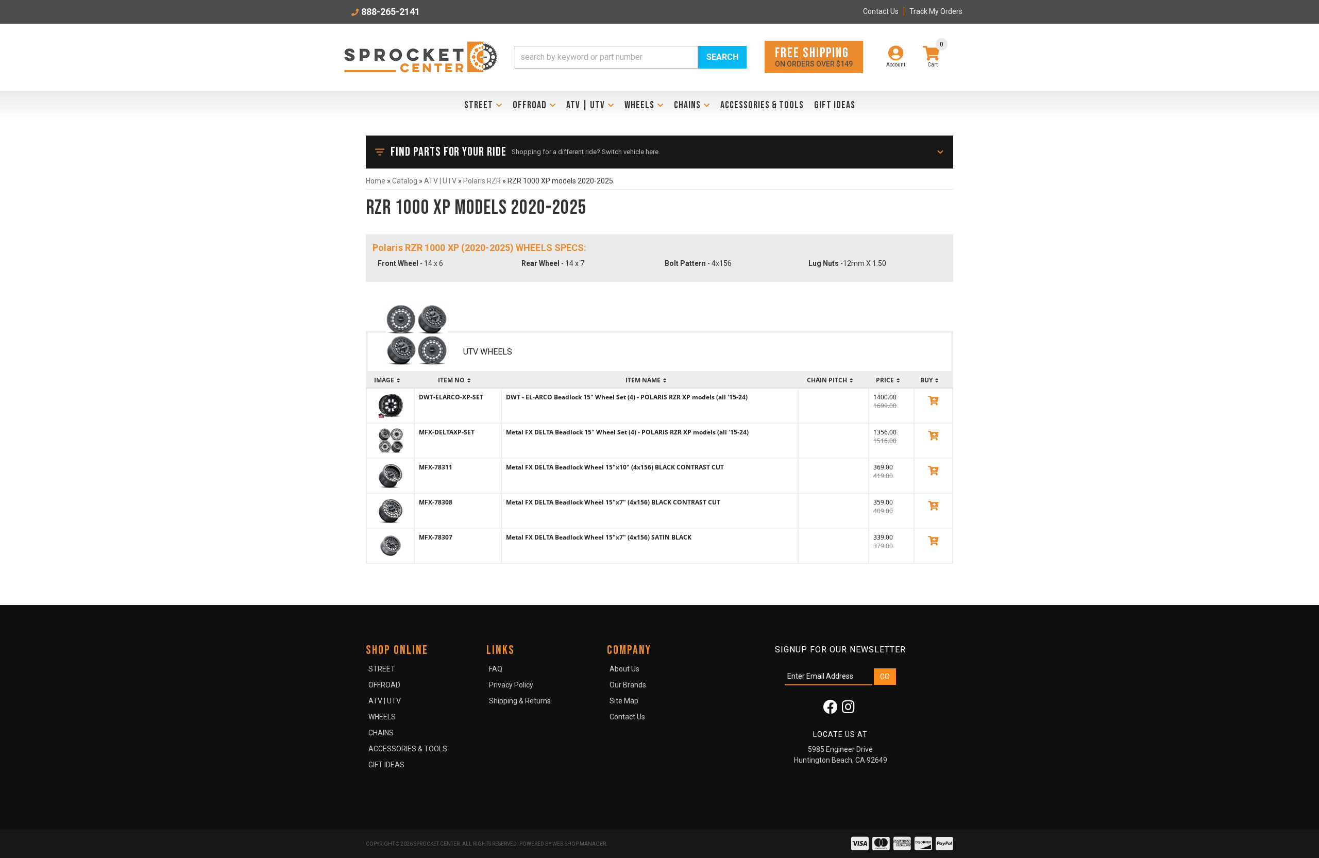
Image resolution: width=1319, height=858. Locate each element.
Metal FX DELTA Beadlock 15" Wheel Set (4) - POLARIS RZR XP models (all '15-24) (627, 432)
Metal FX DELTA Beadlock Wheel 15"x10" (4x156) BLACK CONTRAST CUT (615, 467)
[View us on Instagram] (848, 709)
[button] (631, 57)
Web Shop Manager (579, 844)
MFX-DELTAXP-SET (447, 432)
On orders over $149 (814, 56)
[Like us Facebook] (830, 709)
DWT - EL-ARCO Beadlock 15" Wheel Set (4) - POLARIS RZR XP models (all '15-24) (627, 397)
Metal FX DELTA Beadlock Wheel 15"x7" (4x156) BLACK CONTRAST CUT (613, 502)
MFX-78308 (435, 502)
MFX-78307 (435, 537)
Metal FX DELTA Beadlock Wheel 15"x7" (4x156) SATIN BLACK (598, 537)
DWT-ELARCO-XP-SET (451, 397)
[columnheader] (390, 380)
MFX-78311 (435, 467)
